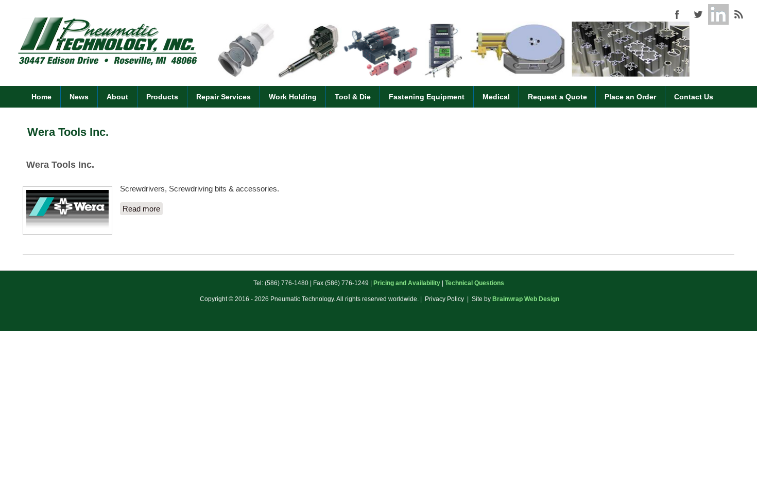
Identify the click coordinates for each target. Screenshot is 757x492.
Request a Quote (557, 97)
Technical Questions (474, 283)
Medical (496, 97)
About (117, 97)
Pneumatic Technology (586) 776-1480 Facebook (677, 14)
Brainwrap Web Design (525, 299)
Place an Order (630, 97)
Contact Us (693, 97)
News (79, 97)
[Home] (107, 64)
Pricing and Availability (406, 283)
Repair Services (223, 97)
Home (41, 97)
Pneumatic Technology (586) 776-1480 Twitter (697, 14)
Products (162, 97)
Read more (143, 208)
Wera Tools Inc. (60, 165)
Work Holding (293, 97)
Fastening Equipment (426, 97)
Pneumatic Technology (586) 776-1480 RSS (739, 14)
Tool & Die (353, 97)
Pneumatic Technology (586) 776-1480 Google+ (718, 14)
